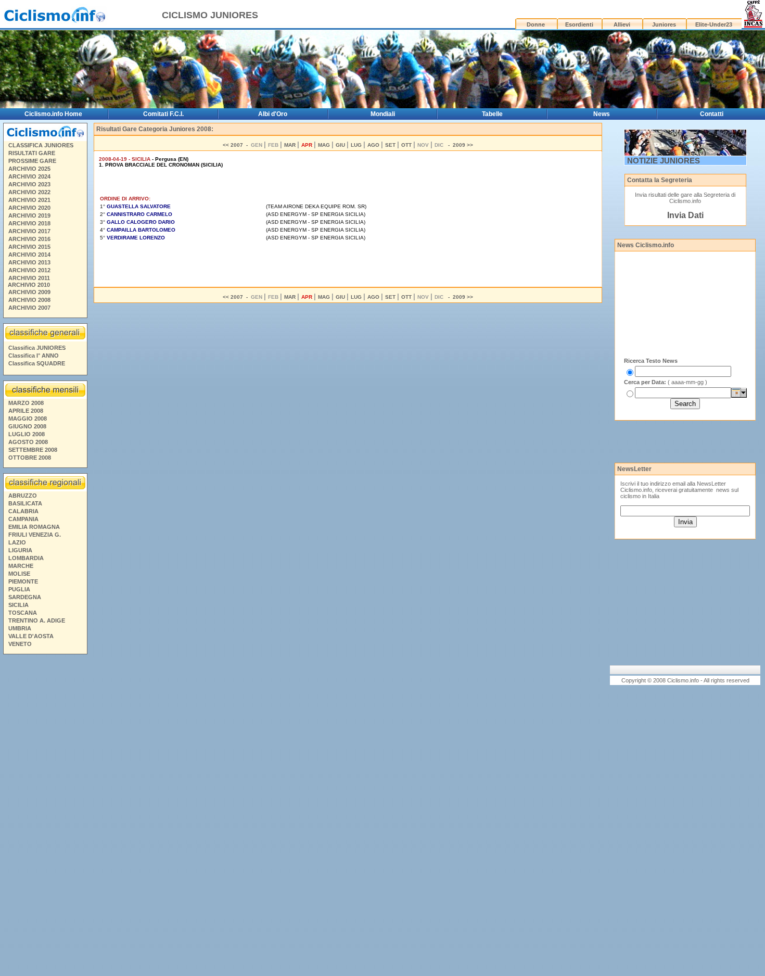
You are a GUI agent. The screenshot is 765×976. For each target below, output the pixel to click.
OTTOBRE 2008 (29, 457)
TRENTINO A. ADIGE (36, 620)
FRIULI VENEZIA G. (34, 534)
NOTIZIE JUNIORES (663, 160)
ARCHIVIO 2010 (29, 285)
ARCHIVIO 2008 (29, 300)
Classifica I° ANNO (33, 355)
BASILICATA (25, 503)
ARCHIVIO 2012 (29, 270)
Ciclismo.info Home (53, 114)
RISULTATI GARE (31, 153)
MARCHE (20, 566)
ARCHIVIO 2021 (29, 200)
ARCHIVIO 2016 (29, 239)
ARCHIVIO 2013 (29, 262)
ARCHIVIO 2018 (29, 223)
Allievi (622, 24)
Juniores (664, 24)
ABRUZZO (22, 495)
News (601, 114)
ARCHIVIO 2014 (29, 254)
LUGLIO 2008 (26, 434)
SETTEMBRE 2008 (32, 450)
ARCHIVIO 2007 (29, 308)
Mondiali (383, 114)
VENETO (20, 644)
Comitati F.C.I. (163, 114)
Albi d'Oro (272, 114)
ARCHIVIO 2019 (29, 215)
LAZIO (17, 542)
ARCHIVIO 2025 (29, 169)
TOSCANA (22, 613)
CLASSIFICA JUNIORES (40, 145)
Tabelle (492, 114)
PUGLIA (19, 589)
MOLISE (19, 574)
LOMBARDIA (26, 558)
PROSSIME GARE (32, 161)
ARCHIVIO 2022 (29, 192)
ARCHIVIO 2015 (29, 247)
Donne (536, 24)
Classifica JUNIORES (37, 348)
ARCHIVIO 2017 (29, 231)
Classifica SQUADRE (36, 363)
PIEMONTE (23, 581)
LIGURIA (20, 550)
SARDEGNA (24, 597)
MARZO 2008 (26, 403)
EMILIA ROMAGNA (34, 527)
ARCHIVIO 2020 (29, 208)
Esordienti (579, 24)
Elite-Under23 (713, 24)
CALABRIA (23, 511)
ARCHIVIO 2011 (29, 278)
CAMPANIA (23, 519)
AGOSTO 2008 (28, 442)
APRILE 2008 (25, 411)
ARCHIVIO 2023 (29, 184)
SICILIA (18, 605)
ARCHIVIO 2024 (29, 176)
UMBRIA (19, 628)
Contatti (711, 114)
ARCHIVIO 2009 (29, 292)
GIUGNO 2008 (27, 426)
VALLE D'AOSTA (31, 636)
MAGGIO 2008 (27, 418)
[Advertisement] (44, 817)
